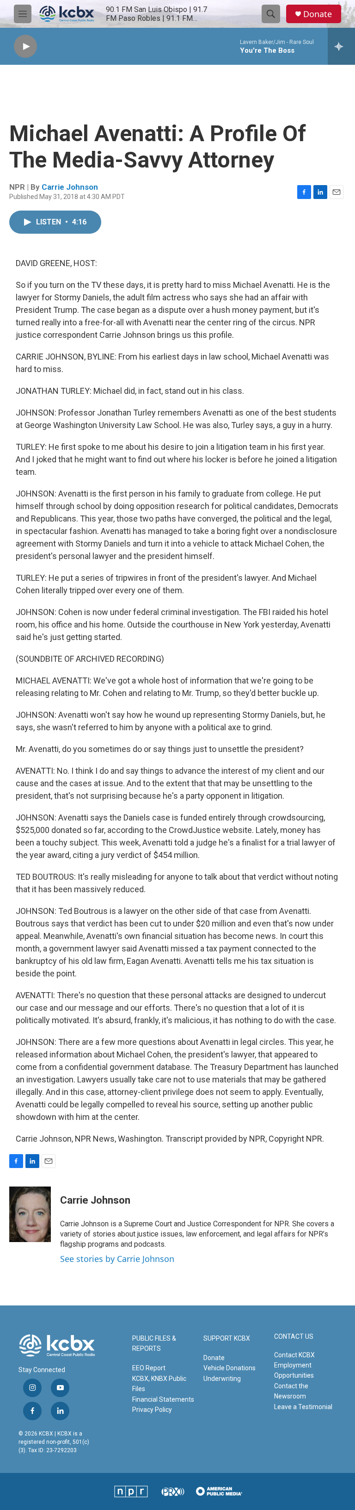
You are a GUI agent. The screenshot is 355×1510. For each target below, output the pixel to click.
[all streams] (341, 46)
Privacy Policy (152, 1409)
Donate (317, 14)
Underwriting (222, 1378)
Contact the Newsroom (291, 1391)
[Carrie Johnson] (30, 1214)
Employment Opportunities (294, 1370)
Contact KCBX (294, 1355)
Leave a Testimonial (303, 1407)
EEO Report (148, 1368)
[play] (25, 46)
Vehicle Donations (229, 1368)
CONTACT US (293, 1336)
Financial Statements (163, 1399)
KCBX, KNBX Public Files (159, 1383)
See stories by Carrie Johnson (117, 1258)
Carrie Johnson (70, 187)
